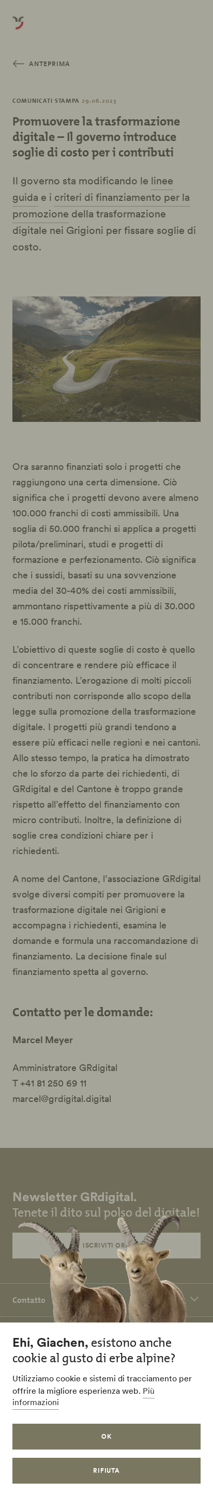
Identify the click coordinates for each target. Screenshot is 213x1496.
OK (106, 1436)
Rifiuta (106, 1470)
